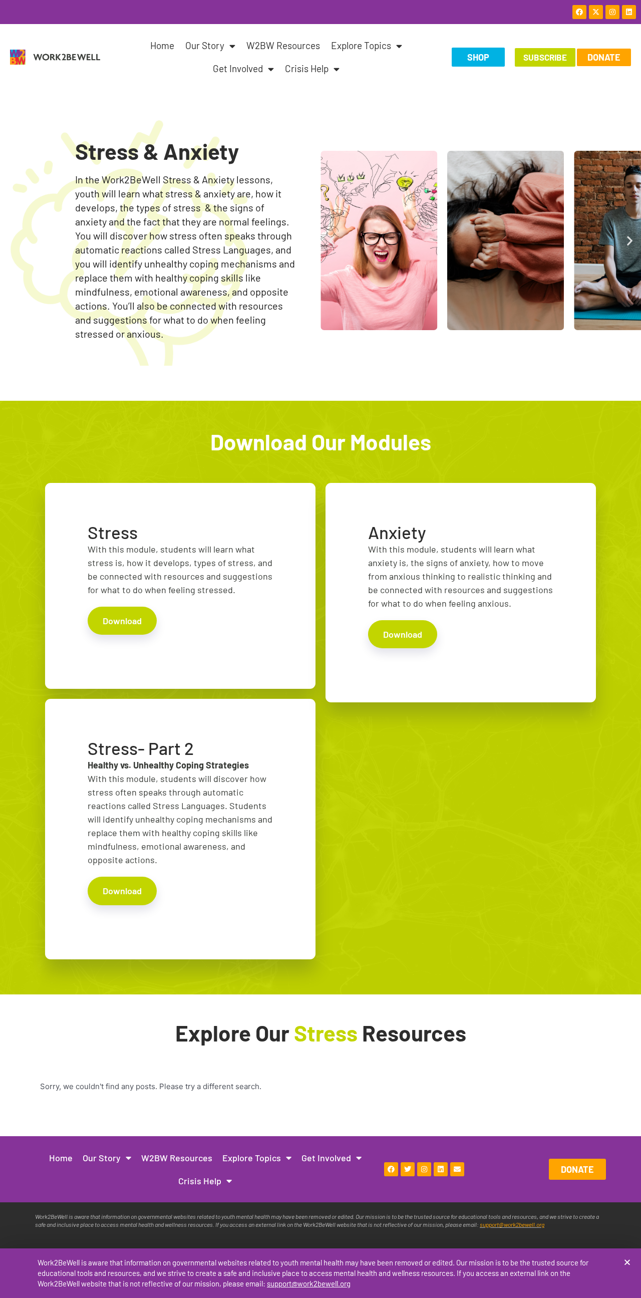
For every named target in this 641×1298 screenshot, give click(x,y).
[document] (320, 649)
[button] (627, 1262)
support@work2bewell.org (309, 1283)
